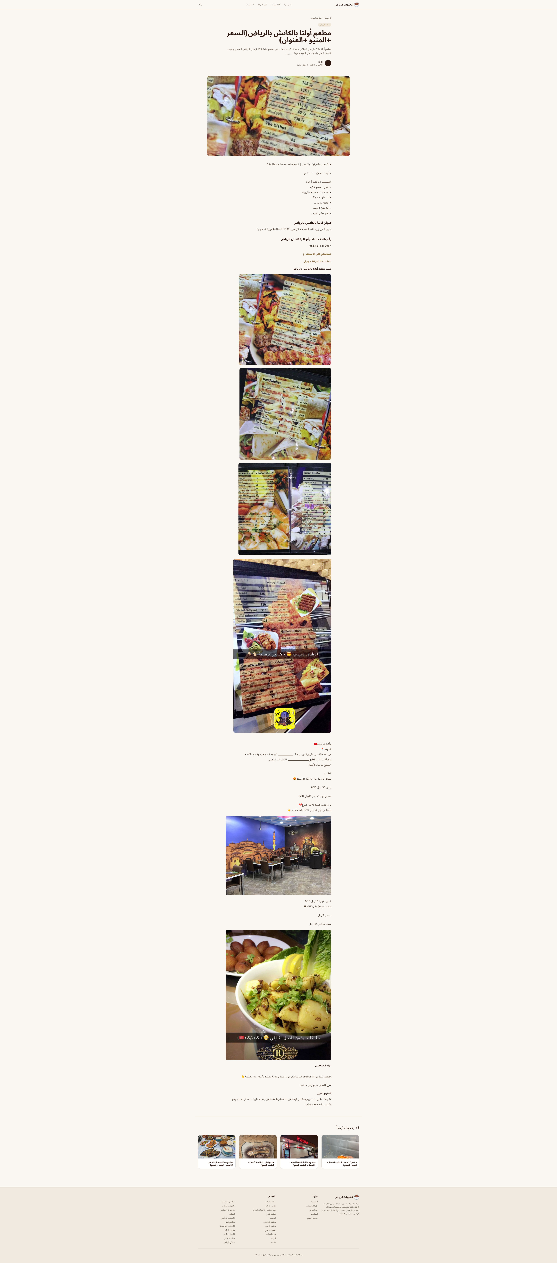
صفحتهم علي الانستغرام (317, 253)
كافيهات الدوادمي (228, 1218)
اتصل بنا (250, 4)
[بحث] (200, 4)
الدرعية (273, 1238)
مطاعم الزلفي (270, 1226)
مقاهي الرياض (270, 1205)
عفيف (273, 1242)
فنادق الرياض (229, 1230)
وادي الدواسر (271, 1234)
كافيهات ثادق (229, 1234)
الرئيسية (288, 4)
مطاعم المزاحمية (228, 1201)
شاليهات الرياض (228, 1209)
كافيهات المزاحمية (227, 1226)
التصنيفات (275, 4)
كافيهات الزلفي (229, 1205)
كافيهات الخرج (270, 1230)
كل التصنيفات (312, 1205)
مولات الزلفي (229, 1238)
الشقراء (232, 1214)
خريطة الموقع (312, 1218)
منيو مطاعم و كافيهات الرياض (264, 1209)
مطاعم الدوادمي (270, 1222)
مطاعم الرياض (316, 18)
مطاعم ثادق (230, 1222)
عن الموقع (262, 4)
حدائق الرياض (229, 1242)
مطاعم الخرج (271, 1214)
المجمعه (273, 1218)
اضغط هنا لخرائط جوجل (317, 261)
